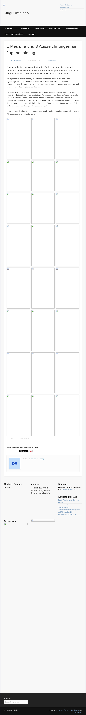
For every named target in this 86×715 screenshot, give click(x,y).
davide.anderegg (16, 60)
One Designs (75, 710)
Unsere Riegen (72, 28)
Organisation (54, 28)
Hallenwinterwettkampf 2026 (67, 514)
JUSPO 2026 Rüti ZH (65, 512)
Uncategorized (51, 60)
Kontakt (31, 34)
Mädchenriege (64, 7)
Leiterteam (24, 28)
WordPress (78, 712)
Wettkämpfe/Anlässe (14, 34)
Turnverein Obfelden (66, 5)
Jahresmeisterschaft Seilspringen (69, 509)
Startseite (9, 28)
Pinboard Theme (63, 710)
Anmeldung (39, 28)
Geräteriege (63, 10)
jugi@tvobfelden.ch (69, 489)
